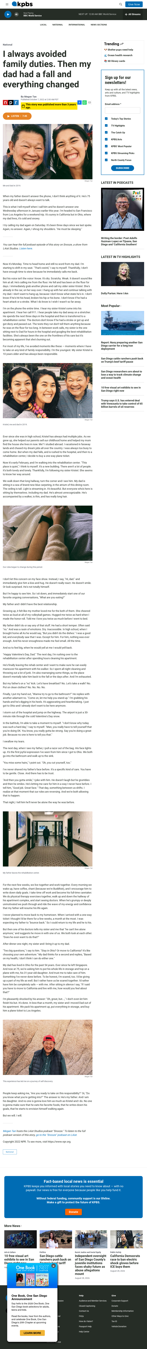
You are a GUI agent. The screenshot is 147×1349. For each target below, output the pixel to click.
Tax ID (114, 1321)
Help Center (84, 1331)
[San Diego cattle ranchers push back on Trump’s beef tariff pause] (56, 1239)
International (77, 24)
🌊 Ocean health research (118, 55)
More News (12, 1226)
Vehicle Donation (119, 1326)
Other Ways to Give (120, 1316)
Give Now (134, 4)
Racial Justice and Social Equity (88, 1252)
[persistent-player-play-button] (7, 14)
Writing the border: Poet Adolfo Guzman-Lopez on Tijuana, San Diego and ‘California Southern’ (119, 241)
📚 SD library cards (114, 61)
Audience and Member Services (93, 1301)
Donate (73, 1212)
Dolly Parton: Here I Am (114, 293)
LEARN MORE (32, 1333)
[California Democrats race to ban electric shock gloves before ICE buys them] (126, 1239)
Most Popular (110, 306)
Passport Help (85, 1326)
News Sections (99, 24)
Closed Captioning (87, 1306)
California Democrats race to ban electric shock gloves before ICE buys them (125, 1261)
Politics (43, 1252)
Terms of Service (53, 1342)
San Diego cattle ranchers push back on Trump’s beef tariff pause (122, 360)
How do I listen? (86, 1321)
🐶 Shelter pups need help (118, 49)
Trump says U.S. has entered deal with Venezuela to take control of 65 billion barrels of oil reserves (122, 403)
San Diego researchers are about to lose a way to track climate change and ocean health (121, 374)
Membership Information (123, 1311)
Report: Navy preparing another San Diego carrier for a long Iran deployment (122, 345)
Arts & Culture (10, 1252)
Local (43, 24)
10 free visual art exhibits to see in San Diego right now (121, 389)
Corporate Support (120, 1301)
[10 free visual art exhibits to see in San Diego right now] (20, 1239)
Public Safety (115, 1252)
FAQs (81, 1316)
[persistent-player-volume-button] (16, 14)
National (57, 24)
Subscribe (122, 168)
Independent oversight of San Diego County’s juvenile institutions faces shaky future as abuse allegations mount (90, 1265)
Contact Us (84, 1311)
